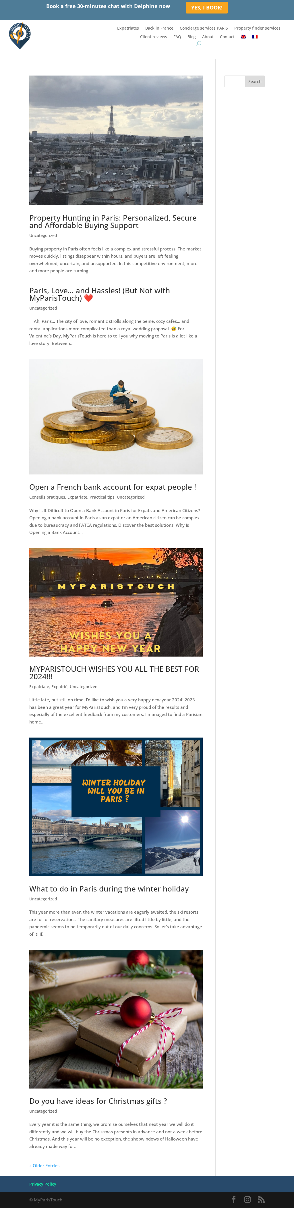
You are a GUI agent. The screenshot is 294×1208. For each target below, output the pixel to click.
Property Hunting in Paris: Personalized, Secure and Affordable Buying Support (113, 221)
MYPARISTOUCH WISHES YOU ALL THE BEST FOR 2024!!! (114, 673)
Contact (227, 37)
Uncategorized (43, 235)
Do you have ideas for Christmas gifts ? (98, 1101)
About (208, 37)
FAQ (177, 37)
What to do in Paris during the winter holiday (109, 888)
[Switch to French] (255, 38)
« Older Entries (44, 1165)
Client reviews (153, 37)
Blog (191, 37)
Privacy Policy (42, 1184)
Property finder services (257, 28)
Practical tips (102, 497)
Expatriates (128, 28)
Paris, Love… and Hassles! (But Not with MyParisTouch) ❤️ (99, 294)
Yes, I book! (207, 7)
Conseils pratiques (47, 497)
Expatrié (59, 686)
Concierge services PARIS (204, 28)
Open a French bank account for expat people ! (112, 487)
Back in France (159, 28)
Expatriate (77, 497)
